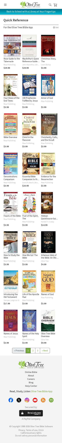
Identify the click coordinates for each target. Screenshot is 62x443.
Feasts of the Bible (12, 215)
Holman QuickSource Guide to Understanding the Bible (49, 220)
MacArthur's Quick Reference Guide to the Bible (30, 61)
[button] (50, 4)
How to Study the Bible (12, 256)
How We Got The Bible (30, 256)
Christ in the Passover (27, 139)
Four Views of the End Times (11, 99)
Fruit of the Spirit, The (30, 217)
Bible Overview (10, 137)
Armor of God (47, 98)
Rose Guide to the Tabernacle (12, 60)
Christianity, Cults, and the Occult (49, 139)
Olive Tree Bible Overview (48, 335)
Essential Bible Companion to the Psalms (30, 179)
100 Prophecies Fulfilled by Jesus (30, 99)
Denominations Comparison (10, 178)
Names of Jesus (11, 333)
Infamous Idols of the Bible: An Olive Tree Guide (49, 258)
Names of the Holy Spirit (30, 335)
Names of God (47, 294)
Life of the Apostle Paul (30, 296)
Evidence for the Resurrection (48, 178)
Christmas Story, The (48, 60)
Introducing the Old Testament (11, 296)
